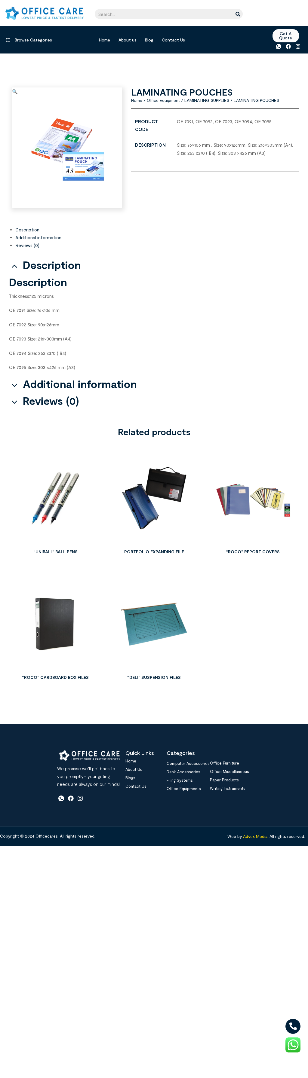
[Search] (238, 14)
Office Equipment (163, 100)
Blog (149, 39)
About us (128, 39)
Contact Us (173, 39)
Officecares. (46, 835)
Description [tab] (52, 265)
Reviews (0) (27, 245)
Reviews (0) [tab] (51, 401)
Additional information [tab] (80, 384)
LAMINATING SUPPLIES (206, 100)
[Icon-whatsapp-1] (278, 46)
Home (104, 39)
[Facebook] (288, 46)
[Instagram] (298, 46)
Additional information (38, 237)
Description (27, 229)
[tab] (157, 230)
